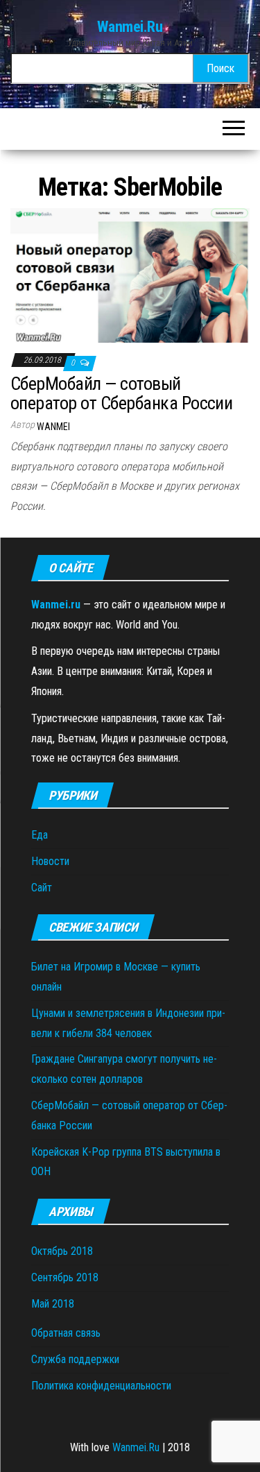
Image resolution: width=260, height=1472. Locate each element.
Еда (39, 834)
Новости (50, 861)
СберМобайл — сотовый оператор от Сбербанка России (121, 393)
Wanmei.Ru (129, 26)
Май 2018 (52, 1303)
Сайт (41, 887)
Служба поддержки (75, 1359)
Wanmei (53, 426)
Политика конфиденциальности (101, 1385)
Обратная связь (66, 1333)
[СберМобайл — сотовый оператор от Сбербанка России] (130, 274)
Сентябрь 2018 (64, 1277)
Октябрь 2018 (62, 1251)
